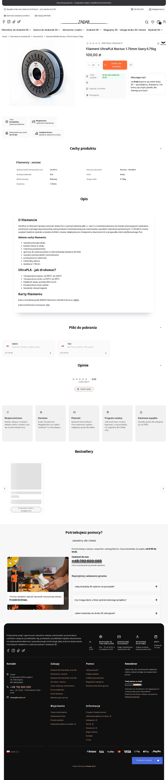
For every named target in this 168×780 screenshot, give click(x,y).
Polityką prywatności (132, 697)
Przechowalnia (57, 720)
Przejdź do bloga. (18, 599)
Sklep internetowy (83, 766)
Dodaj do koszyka (116, 65)
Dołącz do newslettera (137, 685)
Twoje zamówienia (59, 712)
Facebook (90, 728)
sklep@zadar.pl (158, 9)
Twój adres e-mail (133, 681)
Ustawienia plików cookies (62, 724)
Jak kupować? (92, 670)
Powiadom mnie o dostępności (26, 509)
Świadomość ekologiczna (97, 686)
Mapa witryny (91, 732)
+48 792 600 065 (87, 561)
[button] (131, 65)
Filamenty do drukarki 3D (20, 36)
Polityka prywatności (95, 678)
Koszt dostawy (57, 693)
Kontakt (89, 736)
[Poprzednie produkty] (4, 488)
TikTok (89, 724)
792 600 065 (139, 9)
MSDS (76, 300)
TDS (48, 305)
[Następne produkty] (163, 488)
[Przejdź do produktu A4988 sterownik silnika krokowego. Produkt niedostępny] (26, 478)
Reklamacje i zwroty (59, 697)
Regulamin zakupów (95, 682)
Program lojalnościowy (96, 712)
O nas (88, 740)
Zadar (4, 36)
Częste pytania (92, 674)
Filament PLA (38, 36)
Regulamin (153, 689)
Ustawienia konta (58, 716)
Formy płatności (57, 690)
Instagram (90, 720)
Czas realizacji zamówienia (62, 686)
